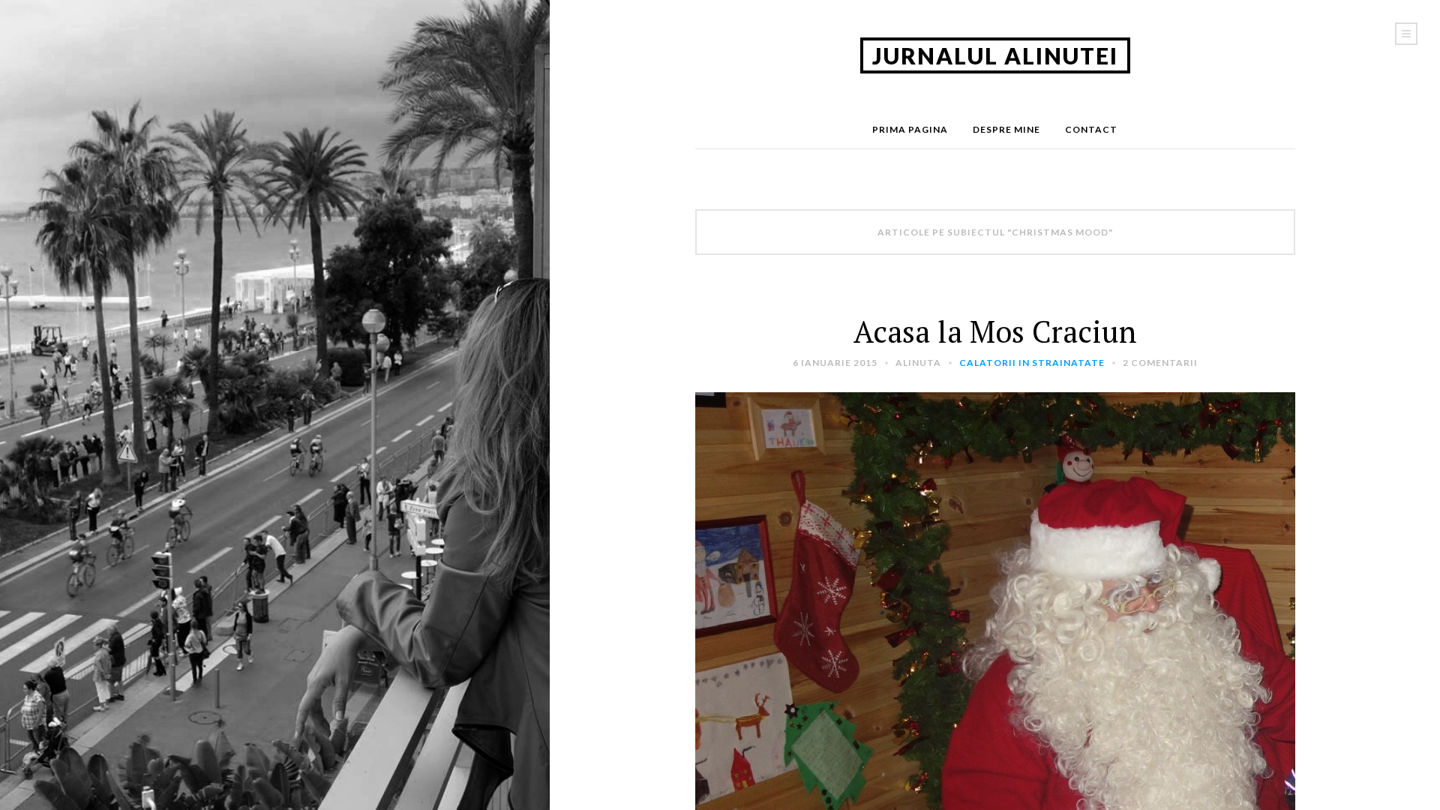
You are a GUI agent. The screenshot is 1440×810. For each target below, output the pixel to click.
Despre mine (1006, 129)
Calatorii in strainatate (1032, 362)
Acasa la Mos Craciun (995, 331)
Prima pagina (910, 129)
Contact (1091, 129)
